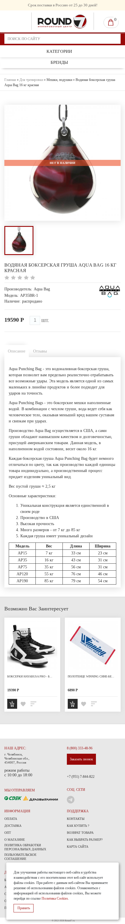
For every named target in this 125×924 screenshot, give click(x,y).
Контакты (76, 818)
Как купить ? (78, 825)
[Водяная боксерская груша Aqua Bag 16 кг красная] (19, 240)
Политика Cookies (55, 898)
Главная (10, 80)
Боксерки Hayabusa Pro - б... (29, 676)
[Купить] (12, 704)
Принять (23, 908)
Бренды (59, 62)
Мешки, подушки (59, 80)
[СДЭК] (13, 798)
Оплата (10, 818)
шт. (45, 321)
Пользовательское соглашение (20, 856)
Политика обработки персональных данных (25, 847)
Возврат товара (80, 832)
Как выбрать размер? (85, 839)
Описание (16, 351)
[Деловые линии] (40, 798)
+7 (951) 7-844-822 (80, 777)
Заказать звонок (81, 759)
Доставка (13, 825)
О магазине (14, 839)
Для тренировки (31, 80)
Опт (7, 832)
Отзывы (40, 351)
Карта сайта (77, 846)
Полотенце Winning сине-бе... (91, 676)
